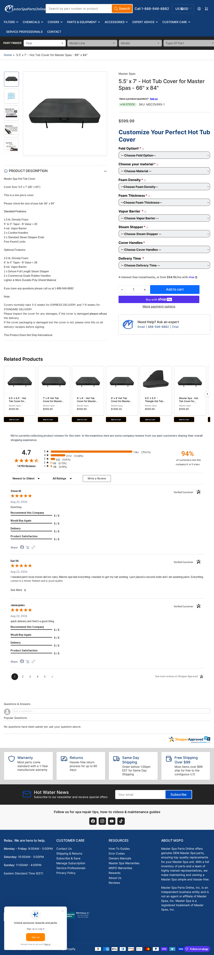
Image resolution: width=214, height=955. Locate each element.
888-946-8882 (158, 326)
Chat (175, 326)
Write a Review (97, 478)
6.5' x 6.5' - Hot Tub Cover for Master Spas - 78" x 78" (19, 402)
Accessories (115, 22)
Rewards (115, 873)
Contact (54, 31)
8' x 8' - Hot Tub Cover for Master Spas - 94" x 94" (86, 401)
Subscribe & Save (68, 858)
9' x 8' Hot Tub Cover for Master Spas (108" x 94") (121, 401)
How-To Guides (119, 848)
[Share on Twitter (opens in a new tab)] (28, 547)
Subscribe (179, 795)
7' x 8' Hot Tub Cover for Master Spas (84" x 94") (52, 401)
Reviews (114, 882)
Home (8, 55)
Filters (9, 22)
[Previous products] (7, 394)
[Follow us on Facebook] (93, 821)
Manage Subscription (70, 863)
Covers (53, 22)
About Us (115, 878)
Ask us (154, 98)
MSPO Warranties (120, 868)
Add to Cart (14, 420)
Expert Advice (143, 22)
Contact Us (64, 848)
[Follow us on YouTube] (111, 821)
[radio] (107, 451)
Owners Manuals (120, 858)
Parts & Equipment (82, 22)
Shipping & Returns (69, 853)
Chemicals (31, 22)
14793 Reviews (29, 466)
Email (142, 326)
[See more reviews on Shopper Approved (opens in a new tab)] (33, 547)
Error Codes (117, 853)
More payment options (159, 306)
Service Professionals (24, 31)
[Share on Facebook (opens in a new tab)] (22, 547)
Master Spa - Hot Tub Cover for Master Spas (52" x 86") (190, 402)
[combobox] (89, 8)
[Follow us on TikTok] (121, 821)
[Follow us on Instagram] (102, 821)
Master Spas (127, 73)
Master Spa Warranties (124, 863)
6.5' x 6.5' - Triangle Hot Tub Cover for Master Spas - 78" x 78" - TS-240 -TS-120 (155, 404)
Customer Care (174, 22)
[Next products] (207, 394)
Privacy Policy (66, 873)
